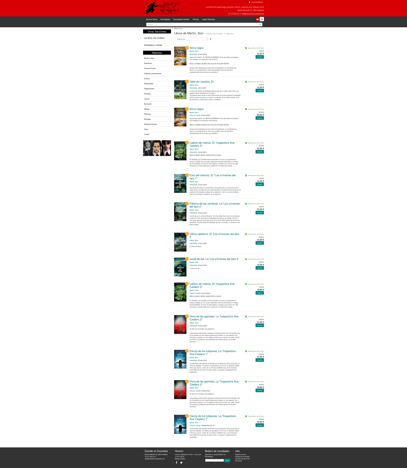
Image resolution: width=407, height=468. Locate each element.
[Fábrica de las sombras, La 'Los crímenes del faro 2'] (180, 211)
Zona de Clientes (257, 2)
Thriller (146, 134)
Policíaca (147, 114)
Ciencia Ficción (150, 68)
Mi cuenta (238, 461)
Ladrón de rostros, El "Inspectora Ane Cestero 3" (212, 144)
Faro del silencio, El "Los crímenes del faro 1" (213, 176)
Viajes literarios (208, 19)
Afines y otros (149, 58)
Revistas (147, 119)
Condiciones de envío (242, 459)
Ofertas (195, 19)
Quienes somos (240, 454)
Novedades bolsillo (181, 19)
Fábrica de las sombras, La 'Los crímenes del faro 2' (215, 204)
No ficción (148, 104)
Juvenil (146, 99)
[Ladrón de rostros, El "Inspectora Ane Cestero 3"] (180, 150)
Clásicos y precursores (152, 73)
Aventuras (148, 63)
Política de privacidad (242, 456)
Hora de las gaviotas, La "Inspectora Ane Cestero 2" (214, 317)
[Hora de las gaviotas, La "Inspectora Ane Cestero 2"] (180, 324)
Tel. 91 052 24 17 (150, 456)
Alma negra (197, 48)
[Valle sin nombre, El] (180, 89)
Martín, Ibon (194, 51)
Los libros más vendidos (154, 37)
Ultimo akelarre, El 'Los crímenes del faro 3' (214, 235)
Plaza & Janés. (195, 115)
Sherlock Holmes (150, 124)
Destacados (148, 83)
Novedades (165, 19)
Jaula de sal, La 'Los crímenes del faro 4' (214, 259)
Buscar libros (151, 19)
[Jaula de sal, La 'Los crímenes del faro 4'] (180, 266)
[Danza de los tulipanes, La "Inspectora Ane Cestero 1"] (180, 359)
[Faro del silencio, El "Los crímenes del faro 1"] (180, 183)
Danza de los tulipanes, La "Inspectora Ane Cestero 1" (213, 352)
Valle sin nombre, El (202, 81)
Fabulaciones (149, 88)
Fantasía (147, 93)
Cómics (147, 78)
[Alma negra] (180, 55)
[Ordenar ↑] (210, 39)
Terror (146, 129)
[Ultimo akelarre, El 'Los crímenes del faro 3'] (180, 242)
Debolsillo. (194, 54)
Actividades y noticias (153, 45)
